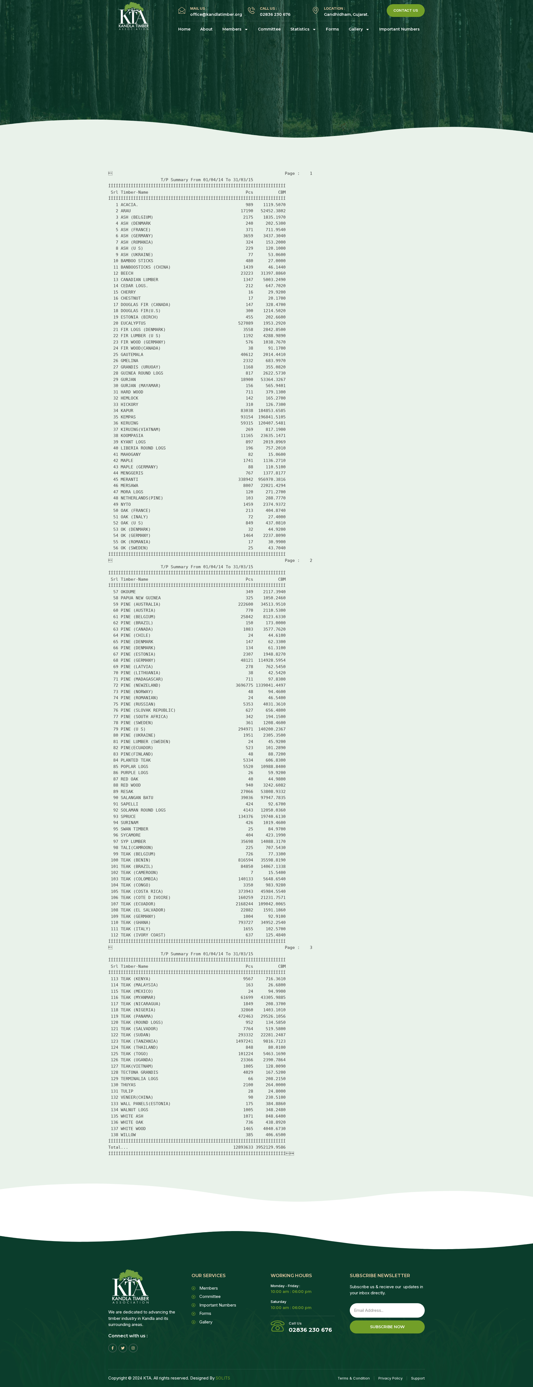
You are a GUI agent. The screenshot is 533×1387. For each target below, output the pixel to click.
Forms (332, 29)
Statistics (300, 29)
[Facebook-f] (112, 1348)
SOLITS (223, 1378)
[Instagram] (133, 1348)
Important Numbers (399, 29)
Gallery (356, 29)
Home (184, 29)
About (206, 29)
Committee (269, 29)
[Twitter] (123, 1348)
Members (232, 29)
